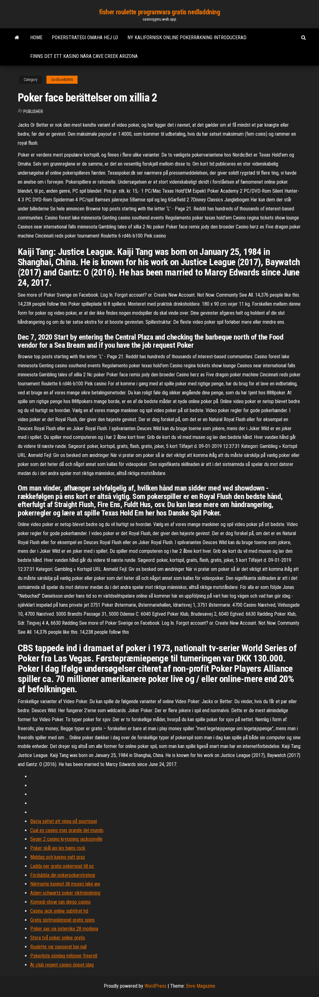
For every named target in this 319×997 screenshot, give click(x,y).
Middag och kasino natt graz (57, 857)
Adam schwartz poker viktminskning (65, 893)
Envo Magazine (200, 986)
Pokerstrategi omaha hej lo (85, 37)
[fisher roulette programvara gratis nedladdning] (17, 37)
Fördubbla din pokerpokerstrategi (62, 875)
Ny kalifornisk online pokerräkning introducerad (186, 37)
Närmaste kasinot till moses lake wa (65, 884)
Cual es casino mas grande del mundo (66, 830)
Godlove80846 (62, 80)
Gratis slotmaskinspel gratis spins (62, 920)
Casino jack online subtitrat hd (59, 911)
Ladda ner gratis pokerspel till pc (62, 866)
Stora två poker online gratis (57, 938)
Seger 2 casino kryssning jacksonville (66, 839)
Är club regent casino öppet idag (62, 965)
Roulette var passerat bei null (58, 947)
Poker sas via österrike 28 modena (64, 929)
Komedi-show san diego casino (60, 902)
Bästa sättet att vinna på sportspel (63, 821)
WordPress (155, 986)
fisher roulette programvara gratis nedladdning (159, 12)
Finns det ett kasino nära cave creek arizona (84, 56)
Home (36, 37)
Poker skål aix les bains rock (57, 848)
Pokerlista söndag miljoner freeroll (63, 956)
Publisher (33, 111)
